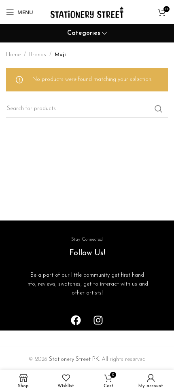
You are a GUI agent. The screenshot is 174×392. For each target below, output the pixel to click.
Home (13, 55)
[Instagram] (98, 320)
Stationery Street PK (74, 359)
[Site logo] (87, 12)
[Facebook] (76, 320)
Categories (83, 33)
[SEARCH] (158, 109)
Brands (37, 55)
